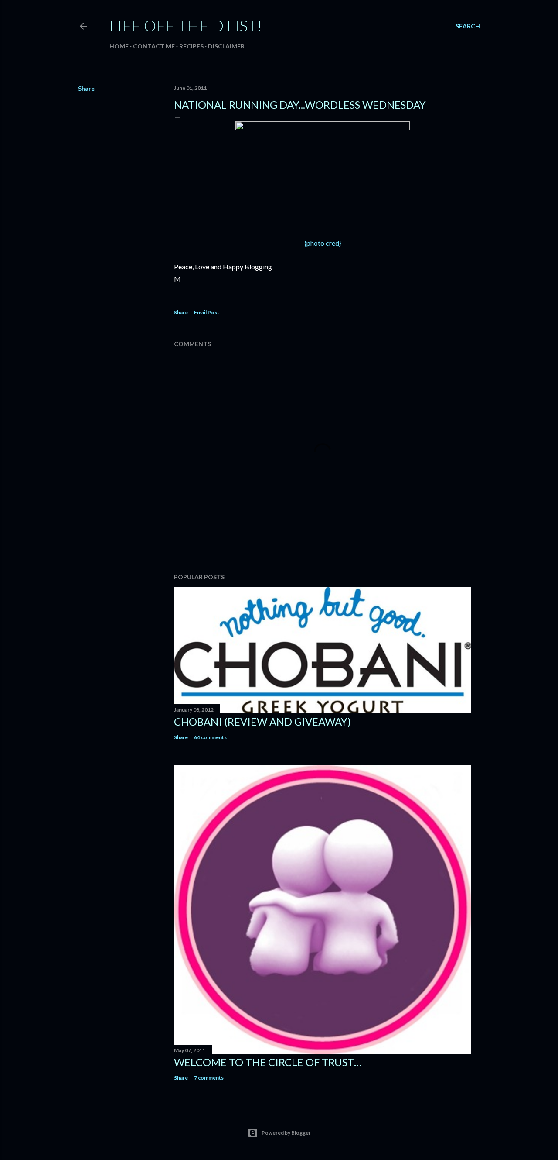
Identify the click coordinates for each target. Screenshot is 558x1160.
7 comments (209, 1077)
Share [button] (86, 88)
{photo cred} (323, 243)
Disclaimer (226, 46)
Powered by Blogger (286, 1132)
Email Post (206, 312)
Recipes (191, 46)
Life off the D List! (185, 25)
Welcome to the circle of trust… (267, 1062)
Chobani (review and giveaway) (262, 721)
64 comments (210, 737)
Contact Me (154, 46)
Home (119, 46)
